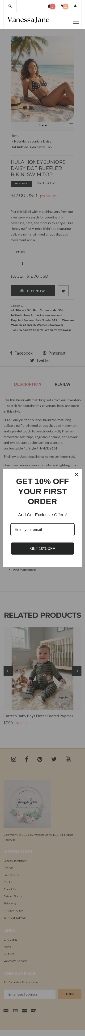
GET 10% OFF (42, 549)
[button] (10, 6)
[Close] (76, 474)
